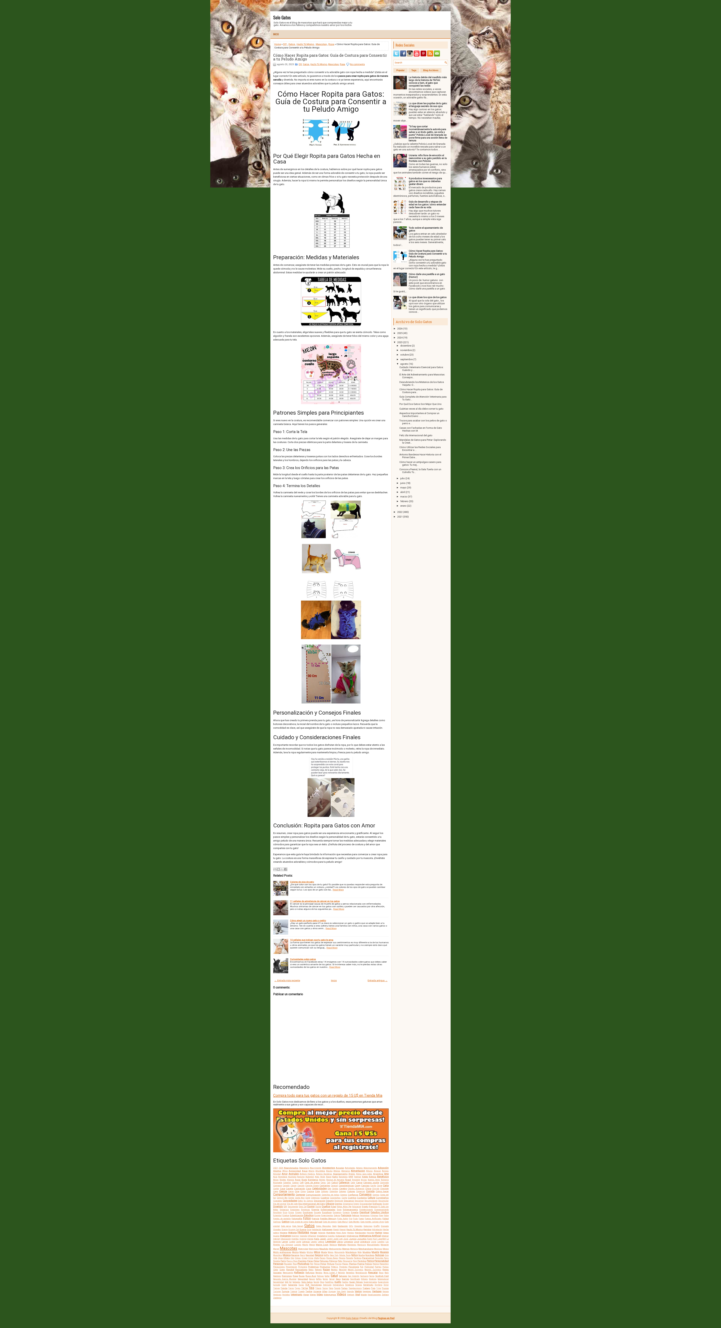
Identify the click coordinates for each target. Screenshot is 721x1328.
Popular (400, 70)
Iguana (276, 1236)
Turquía (285, 1291)
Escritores (308, 1212)
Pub (361, 1267)
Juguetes (362, 1239)
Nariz (302, 1255)
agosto (404, 363)
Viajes (313, 1294)
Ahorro (311, 1171)
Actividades (350, 1168)
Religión (341, 1273)
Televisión (327, 1285)
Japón (323, 1239)
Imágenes (285, 1235)
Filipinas (374, 1215)
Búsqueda (277, 1182)
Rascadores (301, 1269)
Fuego (361, 1218)
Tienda (284, 1288)
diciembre (405, 345)
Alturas (369, 1171)
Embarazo (284, 1209)
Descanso (349, 1200)
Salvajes (343, 1276)
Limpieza (348, 1241)
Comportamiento (284, 1194)
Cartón (276, 1188)
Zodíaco (385, 1294)
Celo (329, 1188)
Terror (386, 1285)
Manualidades (373, 1245)
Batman (357, 1177)
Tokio (331, 1288)
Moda (324, 1252)
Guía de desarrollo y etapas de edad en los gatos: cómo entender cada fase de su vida (427, 204)
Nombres (369, 1255)
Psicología (353, 1266)
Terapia (358, 1285)
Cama (359, 1182)
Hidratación (377, 1229)
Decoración (319, 1200)
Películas (324, 1261)
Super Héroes (356, 1282)
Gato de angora (330, 1222)
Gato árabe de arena (299, 1222)
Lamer (285, 1241)
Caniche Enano (312, 1185)
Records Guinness (372, 1269)
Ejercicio (373, 1206)
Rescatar (373, 1272)
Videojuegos (330, 1294)
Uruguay (332, 1291)
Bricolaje (356, 1180)
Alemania (345, 1171)
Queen (282, 1269)
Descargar (359, 1201)
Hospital (370, 1233)
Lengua (306, 1241)
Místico (310, 1252)
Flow (381, 1215)
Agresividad (295, 1171)
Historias (303, 1232)
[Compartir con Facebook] (285, 869)
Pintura (330, 1263)
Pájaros (342, 1258)
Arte (386, 1173)
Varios (358, 1291)
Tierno (291, 1288)
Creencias (315, 1198)
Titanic (318, 1288)
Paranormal (368, 1258)
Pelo (340, 1261)
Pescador (288, 1264)
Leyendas (330, 1241)
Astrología (282, 1177)
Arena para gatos (364, 1174)
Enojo (339, 1209)
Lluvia (373, 1242)
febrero (404, 501)
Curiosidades (290, 1200)
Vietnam (350, 1294)
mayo (403, 487)
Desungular (383, 1201)
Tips (311, 1288)
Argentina (378, 1174)
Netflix (326, 1255)
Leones (314, 1242)
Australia (292, 1177)
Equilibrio (277, 1212)
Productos (325, 1266)
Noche (361, 1255)
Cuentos (352, 1197)
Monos (330, 1252)
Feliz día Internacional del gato (415, 435)
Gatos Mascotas (323, 1226)
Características (346, 1185)
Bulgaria (385, 1180)
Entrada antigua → (378, 980)
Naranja (295, 1255)
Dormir (311, 1206)
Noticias (379, 1255)
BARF (350, 1177)
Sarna (371, 1276)
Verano (385, 1291)
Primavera (302, 1267)
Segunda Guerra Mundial (284, 1279)
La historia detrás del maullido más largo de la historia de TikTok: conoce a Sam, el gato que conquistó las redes (428, 81)
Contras (376, 1195)
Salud (334, 1276)
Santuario (364, 1276)
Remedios (350, 1273)
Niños (354, 1255)
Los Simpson (287, 1245)
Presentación (291, 1267)
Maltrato (342, 1244)
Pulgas (385, 1267)
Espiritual (365, 1212)
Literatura (365, 1241)
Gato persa (286, 1226)
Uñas (324, 1291)
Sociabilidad (278, 1282)
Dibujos (330, 1203)
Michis (295, 1252)
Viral (357, 1294)
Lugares (297, 1245)
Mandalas (351, 1245)
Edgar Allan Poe (344, 1206)
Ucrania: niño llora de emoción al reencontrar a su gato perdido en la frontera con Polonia (428, 158)
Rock (387, 1273)
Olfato (286, 1258)
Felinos (355, 1215)
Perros (370, 1260)
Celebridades (319, 1188)
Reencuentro (288, 1273)
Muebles (367, 1252)
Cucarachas (335, 1198)
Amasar (377, 1171)
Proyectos (343, 1267)
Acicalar (340, 1168)
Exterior (337, 1215)
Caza (308, 1188)
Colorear (342, 1191)
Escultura (327, 1212)
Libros (340, 1241)
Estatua (285, 1215)
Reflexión (299, 1272)
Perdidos (361, 1261)
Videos (341, 1294)
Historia (292, 1232)
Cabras (295, 1182)
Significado (355, 1279)
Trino (378, 1288)
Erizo (285, 1212)
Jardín (330, 1239)
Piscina (338, 1264)
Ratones (318, 1269)
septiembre (406, 359)
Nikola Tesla (345, 1255)
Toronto (337, 1288)
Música (287, 1255)
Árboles (351, 1174)
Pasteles (302, 1261)
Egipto (365, 1206)
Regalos (318, 1273)
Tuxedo (301, 1291)
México (386, 1249)
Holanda (321, 1233)
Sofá (286, 1282)
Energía (315, 1209)
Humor (378, 1232)
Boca (297, 1179)
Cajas (323, 1182)
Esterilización (296, 1215)
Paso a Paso (292, 1261)
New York (334, 1255)
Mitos (317, 1252)
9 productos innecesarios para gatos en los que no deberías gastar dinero (425, 181)
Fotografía (297, 1218)
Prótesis (334, 1267)
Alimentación (358, 1170)
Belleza (372, 1176)
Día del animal (279, 1204)
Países (323, 1258)
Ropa (331, 44)
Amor (285, 1173)
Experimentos (327, 1215)
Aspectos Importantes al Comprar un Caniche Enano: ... (419, 414)
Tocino (325, 1288)
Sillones (364, 1279)
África (285, 1171)
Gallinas (277, 1222)
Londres (381, 1242)
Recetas (334, 1269)
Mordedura (351, 1252)
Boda (304, 1179)
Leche (298, 1242)
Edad (333, 1206)
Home (277, 44)
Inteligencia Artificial (370, 1235)
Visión (364, 1294)
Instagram (341, 1236)
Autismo (301, 1177)
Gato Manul (342, 1222)
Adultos (277, 1171)
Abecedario (304, 1168)
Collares (324, 1191)
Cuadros (325, 1197)
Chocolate (384, 1188)
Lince (356, 1241)
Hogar (313, 1232)
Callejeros (344, 1182)
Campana (277, 1185)
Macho (305, 1245)
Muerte (375, 1252)
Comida (370, 1191)
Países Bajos (332, 1258)
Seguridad (303, 1279)
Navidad (310, 1255)
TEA (307, 1285)
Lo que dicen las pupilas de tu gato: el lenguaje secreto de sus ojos (428, 105)
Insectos (331, 1236)
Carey (357, 1185)
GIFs (351, 1226)
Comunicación (313, 1194)
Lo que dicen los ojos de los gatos (427, 297)
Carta (386, 1185)
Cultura (371, 1197)
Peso (295, 1264)
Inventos (295, 1239)
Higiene (283, 1232)
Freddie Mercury (328, 1218)
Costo (307, 1198)
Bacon (329, 1177)
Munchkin (277, 1255)
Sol (290, 1282)
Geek (334, 1226)
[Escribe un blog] (278, 869)
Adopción (383, 1167)
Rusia (302, 1276)
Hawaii (342, 1229)
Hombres (330, 1232)
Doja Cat (303, 1206)
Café (302, 1182)
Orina (310, 1258)
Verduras (277, 1294)
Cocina (310, 1191)
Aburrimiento (315, 1168)
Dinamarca (348, 1204)
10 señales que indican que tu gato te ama (311, 940)
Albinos (336, 1171)
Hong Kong (341, 1233)
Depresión (338, 1201)
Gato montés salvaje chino (372, 1222)
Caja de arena (312, 1182)
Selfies (319, 1279)
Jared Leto (338, 1239)
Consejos (365, 1194)
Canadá (286, 1185)
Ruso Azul (310, 1276)
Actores (359, 1168)
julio (402, 478)
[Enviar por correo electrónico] (275, 869)
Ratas (311, 1269)
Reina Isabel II (330, 1273)
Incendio (303, 1236)
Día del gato (292, 1204)
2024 (281, 1168)
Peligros (333, 1261)
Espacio (346, 1212)
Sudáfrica (329, 1282)
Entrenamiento (350, 1209)
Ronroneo (287, 1276)
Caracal (334, 1185)
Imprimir (295, 1236)
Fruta (355, 1218)
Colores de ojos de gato (302, 882)
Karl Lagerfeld (379, 1239)
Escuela (317, 1212)
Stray (322, 1282)
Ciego (275, 1191)
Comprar (300, 1194)
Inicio (276, 34)
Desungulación (371, 1201)
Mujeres (384, 1252)
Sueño (337, 1282)
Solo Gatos (282, 17)
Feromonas (365, 1215)
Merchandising (365, 1248)
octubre (404, 354)
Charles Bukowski (356, 1188)
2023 (275, 1168)
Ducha (318, 1206)
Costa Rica (300, 1198)
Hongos (350, 1233)
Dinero (356, 1204)
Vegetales (367, 1291)
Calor (353, 1182)
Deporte (330, 1200)
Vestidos (286, 1294)
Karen (370, 1239)
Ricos (381, 1273)
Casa (282, 1188)
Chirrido (375, 1188)
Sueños (345, 1282)
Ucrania (317, 1291)
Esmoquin (337, 1212)
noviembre (406, 350)
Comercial (360, 1191)
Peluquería (347, 1261)
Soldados (296, 1282)
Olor (292, 1258)
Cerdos (335, 1188)
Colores (351, 1191)
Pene (355, 1261)
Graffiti (376, 1226)
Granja (284, 1229)
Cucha (344, 1198)
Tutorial (293, 1291)
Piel (311, 1264)
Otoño (316, 1258)
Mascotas (321, 44)
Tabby (284, 1285)
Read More (338, 889)
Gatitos (286, 1221)
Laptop (292, 1242)
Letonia (321, 1242)
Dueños (326, 1206)
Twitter (308, 1291)
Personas (278, 1263)
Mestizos (378, 1249)
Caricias (365, 1185)
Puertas (378, 1267)
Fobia (386, 1215)
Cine (297, 1191)
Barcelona (343, 1177)
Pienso (317, 1264)
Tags (413, 70)
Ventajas (377, 1291)
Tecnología (316, 1285)
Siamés (345, 1279)
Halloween (327, 1229)
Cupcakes (277, 1201)
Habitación (316, 1229)
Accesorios (328, 1167)
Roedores (277, 1276)
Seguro (312, 1279)
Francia (315, 1218)
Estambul (277, 1215)
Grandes (277, 1229)
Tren (373, 1288)
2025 (400, 333)
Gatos (291, 44)
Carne (379, 1185)
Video (320, 1294)
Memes (346, 1248)
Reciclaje (343, 1269)
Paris (386, 1258)
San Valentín (353, 1276)
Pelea (316, 1261)
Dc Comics (308, 1201)
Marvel (276, 1249)
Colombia (334, 1191)
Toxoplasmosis (355, 1288)
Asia (275, 1177)
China (368, 1188)
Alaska (329, 1171)
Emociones (295, 1209)
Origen (305, 1258)
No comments (357, 64)
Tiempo (276, 1288)
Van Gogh (341, 1291)
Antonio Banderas (324, 1174)
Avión (322, 1177)
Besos (276, 1180)
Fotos (307, 1218)
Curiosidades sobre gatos (303, 959)
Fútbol (385, 1218)
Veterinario (296, 1294)
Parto (283, 1261)
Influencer (312, 1236)
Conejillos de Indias (330, 1195)
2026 (400, 328)
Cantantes (325, 1185)
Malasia (333, 1245)
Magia (312, 1245)
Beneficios (383, 1176)
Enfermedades (328, 1209)
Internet (276, 1239)
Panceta (349, 1258)
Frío (350, 1218)
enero (403, 505)
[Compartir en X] (282, 869)
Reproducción (361, 1273)
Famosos (346, 1215)
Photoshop (303, 1263)
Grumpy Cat (293, 1229)
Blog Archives (430, 70)
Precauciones (279, 1267)
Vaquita (350, 1291)
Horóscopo (360, 1232)
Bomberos (313, 1179)
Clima (303, 1191)
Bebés (365, 1176)
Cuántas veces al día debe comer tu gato (421, 408)
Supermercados (370, 1282)
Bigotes (283, 1180)
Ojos (280, 1258)
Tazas (301, 1285)
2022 (400, 512)
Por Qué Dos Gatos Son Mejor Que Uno (420, 404)
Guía (309, 1229)
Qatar (275, 1269)
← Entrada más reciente (287, 980)
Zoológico (277, 1298)
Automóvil (309, 1177)
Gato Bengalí (315, 1221)
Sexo (338, 1279)
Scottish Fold (382, 1276)
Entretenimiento (366, 1209)
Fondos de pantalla (282, 1218)
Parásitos (379, 1258)
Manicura (361, 1245)
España (354, 1212)
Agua (305, 1171)
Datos (300, 1201)
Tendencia (349, 1285)
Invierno (302, 1239)
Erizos (291, 1212)
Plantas (353, 1263)
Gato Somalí (297, 1226)
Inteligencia (352, 1236)
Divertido (278, 1206)
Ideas (386, 1232)
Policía (368, 1263)
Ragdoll (290, 1269)
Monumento (339, 1252)
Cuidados (362, 1197)
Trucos (385, 1288)
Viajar (306, 1294)
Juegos (353, 1239)
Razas (326, 1269)
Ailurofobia (320, 1171)
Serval (332, 1279)
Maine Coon (322, 1244)
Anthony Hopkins (307, 1174)
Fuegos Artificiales (373, 1218)
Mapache (385, 1245)
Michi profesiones (282, 1252)
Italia (316, 1239)
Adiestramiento (370, 1168)
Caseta (289, 1188)
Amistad (277, 1174)
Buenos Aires (374, 1180)
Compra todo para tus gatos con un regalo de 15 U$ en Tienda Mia (327, 1095)
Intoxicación (286, 1239)
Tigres (297, 1288)
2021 (400, 516)
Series (325, 1279)
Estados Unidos (380, 1212)
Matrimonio (314, 1249)
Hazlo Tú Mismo (305, 44)
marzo (403, 496)
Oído (275, 1258)
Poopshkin (384, 1264)
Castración (299, 1188)
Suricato (276, 1285)
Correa (291, 1198)
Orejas (298, 1258)
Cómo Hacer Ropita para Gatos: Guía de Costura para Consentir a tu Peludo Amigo (330, 57)
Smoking (372, 1279)
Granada (385, 1226)
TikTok (304, 1288)
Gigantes (358, 1226)
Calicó (334, 1182)
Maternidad (303, 1249)
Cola (317, 1191)
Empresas (305, 1209)
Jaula (345, 1239)
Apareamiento (340, 1174)
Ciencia (283, 1191)
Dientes (338, 1203)
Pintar (323, 1263)
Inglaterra (322, 1236)
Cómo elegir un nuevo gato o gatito (308, 920)
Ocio (387, 1255)
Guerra (302, 1229)
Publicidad (369, 1267)
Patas (310, 1261)
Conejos (343, 1195)
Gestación (343, 1226)
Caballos (287, 1182)
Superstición (383, 1282)
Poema (360, 1263)
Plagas (345, 1264)
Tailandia (292, 1285)
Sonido (316, 1282)
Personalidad (381, 1260)
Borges (322, 1180)
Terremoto (368, 1285)
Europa (317, 1215)
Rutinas (320, 1276)
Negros (319, 1255)
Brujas (364, 1180)
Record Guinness (355, 1269)
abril (402, 492)
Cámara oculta (371, 1182)
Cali (328, 1182)
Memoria (354, 1249)
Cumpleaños (382, 1197)
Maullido (323, 1248)
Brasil (348, 1179)
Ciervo (291, 1191)
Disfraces (377, 1203)
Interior (385, 1236)
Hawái (336, 1229)
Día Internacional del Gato (311, 1203)
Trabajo (366, 1288)
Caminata (384, 1182)
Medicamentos (335, 1249)
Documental (293, 1206)
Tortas (344, 1288)
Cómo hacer (382, 1191)
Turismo (277, 1291)
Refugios (309, 1272)
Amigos (385, 1171)
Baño (335, 1176)
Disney (386, 1204)
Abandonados (291, 1168)
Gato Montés (354, 1222)
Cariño (373, 1185)
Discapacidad (366, 1204)
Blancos (290, 1180)
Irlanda (310, 1239)
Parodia (276, 1261)
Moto (359, 1252)
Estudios (309, 1215)
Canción (301, 1185)
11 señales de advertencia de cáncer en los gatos (315, 901)
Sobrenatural (383, 1279)
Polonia (376, 1264)
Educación (356, 1206)
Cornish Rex (282, 1198)
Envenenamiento (381, 1209)
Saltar (327, 1276)
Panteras (358, 1258)
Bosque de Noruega (335, 1180)
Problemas (313, 1266)
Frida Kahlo (342, 1218)
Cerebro (343, 1188)
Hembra (367, 1229)
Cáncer (293, 1185)
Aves (317, 1177)
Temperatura (338, 1285)
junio (403, 483)
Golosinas (368, 1226)
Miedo (302, 1252)
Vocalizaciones (374, 1294)
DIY (285, 44)
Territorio (378, 1285)
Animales (294, 1173)
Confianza (353, 1194)
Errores (298, 1212)
